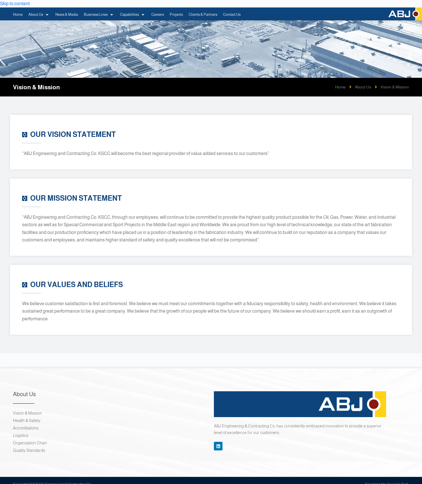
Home (340, 87)
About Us (363, 87)
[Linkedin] (218, 446)
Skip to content (15, 3)
